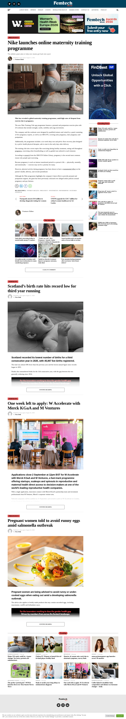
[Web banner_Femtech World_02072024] (102, 119)
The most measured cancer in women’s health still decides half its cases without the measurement (108, 213)
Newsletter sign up (60, 10)
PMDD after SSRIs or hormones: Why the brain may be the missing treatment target (107, 224)
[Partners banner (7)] (46, 33)
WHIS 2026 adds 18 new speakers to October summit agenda (108, 160)
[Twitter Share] (17, 186)
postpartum (54, 190)
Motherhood (63, 190)
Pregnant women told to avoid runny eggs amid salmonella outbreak (106, 182)
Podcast (104, 10)
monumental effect (69, 169)
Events (48, 10)
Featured (73, 190)
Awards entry (74, 10)
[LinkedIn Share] (21, 186)
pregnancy (18, 151)
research (27, 155)
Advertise (95, 10)
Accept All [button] (120, 716)
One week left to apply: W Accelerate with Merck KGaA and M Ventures (107, 203)
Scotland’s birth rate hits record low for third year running (108, 170)
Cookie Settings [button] (110, 716)
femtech (19, 192)
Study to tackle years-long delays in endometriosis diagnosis (108, 149)
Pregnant (16, 592)
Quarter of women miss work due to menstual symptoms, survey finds (108, 139)
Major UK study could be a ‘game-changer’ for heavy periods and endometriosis (108, 129)
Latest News (23, 10)
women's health (33, 190)
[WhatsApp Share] (30, 186)
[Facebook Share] (25, 186)
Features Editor (19, 59)
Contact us (85, 10)
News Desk (18, 297)
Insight (40, 10)
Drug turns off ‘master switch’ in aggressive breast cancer (107, 191)
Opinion (33, 10)
